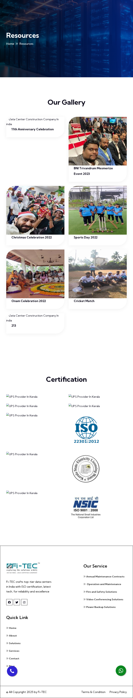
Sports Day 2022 (85, 237)
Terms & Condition (93, 692)
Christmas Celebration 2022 (31, 237)
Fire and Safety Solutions (101, 591)
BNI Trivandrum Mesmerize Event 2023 (93, 171)
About (13, 635)
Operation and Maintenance (103, 584)
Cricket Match (84, 301)
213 (13, 325)
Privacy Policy (118, 692)
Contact (14, 658)
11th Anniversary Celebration (32, 129)
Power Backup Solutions (101, 607)
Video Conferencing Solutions (104, 599)
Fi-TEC (42, 692)
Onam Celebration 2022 (28, 301)
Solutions (15, 643)
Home (10, 43)
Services (14, 650)
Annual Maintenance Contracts (105, 576)
